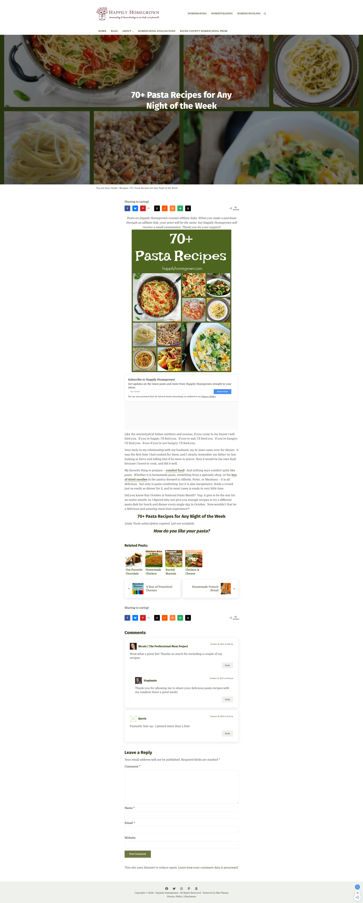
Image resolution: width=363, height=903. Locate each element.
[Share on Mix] (172, 208)
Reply (227, 665)
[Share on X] (188, 208)
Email (130, 823)
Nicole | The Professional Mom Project (163, 646)
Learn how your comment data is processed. (208, 867)
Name (130, 808)
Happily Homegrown (166, 893)
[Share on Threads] (157, 208)
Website (130, 837)
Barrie (142, 718)
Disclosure (190, 896)
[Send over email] (180, 208)
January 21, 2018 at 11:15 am (221, 716)
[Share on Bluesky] (135, 208)
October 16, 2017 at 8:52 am (221, 644)
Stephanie (150, 680)
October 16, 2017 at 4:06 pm (221, 678)
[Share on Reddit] (165, 208)
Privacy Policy (175, 896)
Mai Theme (222, 893)
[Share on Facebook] (127, 208)
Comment (133, 766)
